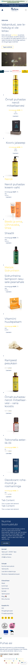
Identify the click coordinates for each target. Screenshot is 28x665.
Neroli (9, 179)
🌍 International (19, 658)
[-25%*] (15, 166)
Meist (3, 583)
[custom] (12, 618)
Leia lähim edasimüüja (9, 571)
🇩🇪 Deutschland (7, 660)
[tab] (5, 71)
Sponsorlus (5, 588)
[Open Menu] (25, 10)
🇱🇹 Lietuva (14, 662)
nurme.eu (14, 35)
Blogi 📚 (4, 596)
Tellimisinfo (5, 569)
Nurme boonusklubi (8, 566)
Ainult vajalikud (4, 654)
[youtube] (9, 618)
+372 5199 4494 (7, 554)
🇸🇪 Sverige (21, 660)
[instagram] (6, 618)
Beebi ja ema (13, 221)
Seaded (11, 654)
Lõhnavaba (12, 224)
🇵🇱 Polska (20, 662)
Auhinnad (5, 586)
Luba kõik (16, 654)
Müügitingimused (7, 611)
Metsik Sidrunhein (12, 269)
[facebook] (3, 618)
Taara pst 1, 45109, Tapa (9, 552)
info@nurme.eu (6, 557)
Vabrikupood (5, 594)
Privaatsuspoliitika (7, 613)
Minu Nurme (6, 599)
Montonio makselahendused (10, 574)
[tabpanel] (14, 114)
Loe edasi (8, 453)
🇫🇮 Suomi (15, 660)
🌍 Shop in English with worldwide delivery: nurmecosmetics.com (13, 2)
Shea (8, 228)
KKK (3, 608)
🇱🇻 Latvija (8, 662)
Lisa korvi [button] (15, 116)
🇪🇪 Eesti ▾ (23, 662)
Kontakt (4, 591)
